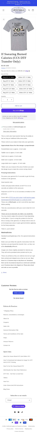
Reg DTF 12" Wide (9, 92)
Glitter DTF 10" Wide (25, 88)
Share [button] (5, 272)
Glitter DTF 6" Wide (24, 81)
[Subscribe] (29, 400)
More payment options (18, 122)
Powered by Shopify (22, 426)
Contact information (19, 431)
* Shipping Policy (8, 311)
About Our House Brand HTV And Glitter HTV (16, 356)
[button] (3, 10)
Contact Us (6, 345)
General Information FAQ (10, 330)
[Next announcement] (34, 3)
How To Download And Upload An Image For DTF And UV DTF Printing (18, 361)
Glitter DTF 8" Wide (24, 85)
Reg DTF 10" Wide (9, 88)
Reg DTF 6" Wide (8, 81)
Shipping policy (28, 428)
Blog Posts (6, 389)
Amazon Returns (8, 341)
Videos (5, 377)
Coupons (6, 322)
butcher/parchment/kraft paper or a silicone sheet (16, 199)
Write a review (18, 293)
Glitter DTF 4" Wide (24, 77)
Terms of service (19, 428)
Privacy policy (10, 428)
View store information (9, 131)
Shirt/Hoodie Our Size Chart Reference (15, 370)
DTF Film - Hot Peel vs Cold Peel (13, 373)
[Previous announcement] (3, 3)
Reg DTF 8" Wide (8, 85)
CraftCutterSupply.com (11, 426)
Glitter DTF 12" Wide (25, 92)
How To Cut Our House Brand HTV (13, 366)
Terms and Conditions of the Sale (13, 334)
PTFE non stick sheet (16, 197)
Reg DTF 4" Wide (8, 77)
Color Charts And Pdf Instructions (13, 385)
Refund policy (31, 426)
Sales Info (6, 326)
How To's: (6, 381)
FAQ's (5, 337)
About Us (6, 318)
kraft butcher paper (29, 197)
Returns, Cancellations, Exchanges (13, 314)
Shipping (3, 67)
